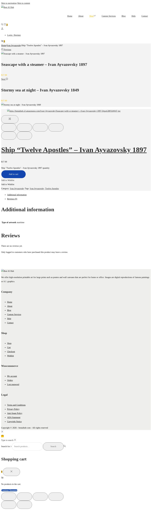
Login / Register (14, 35)
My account (12, 376)
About (9, 306)
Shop (9, 343)
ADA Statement (13, 417)
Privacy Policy (13, 409)
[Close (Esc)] (8, 127)
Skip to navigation (9, 3)
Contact (10, 323)
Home (3, 45)
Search (53, 446)
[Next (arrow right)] (24, 136)
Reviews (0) (12, 199)
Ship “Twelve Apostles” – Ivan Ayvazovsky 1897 (74, 150)
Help (9, 319)
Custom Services (14, 314)
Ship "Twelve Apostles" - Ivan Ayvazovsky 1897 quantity (25, 168)
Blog (9, 310)
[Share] (24, 127)
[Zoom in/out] (56, 127)
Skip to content (23, 3)
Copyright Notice (14, 421)
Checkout (11, 352)
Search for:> (6, 446)
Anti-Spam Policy (14, 413)
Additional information (17, 195)
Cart (9, 347)
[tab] (79, 195)
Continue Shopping (9, 490)
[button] (7, 180)
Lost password (13, 384)
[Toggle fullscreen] (40, 127)
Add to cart (13, 174)
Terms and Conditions (16, 405)
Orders (10, 380)
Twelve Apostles (52, 188)
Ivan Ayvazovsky (14, 45)
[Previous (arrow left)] (8, 136)
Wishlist (10, 356)
